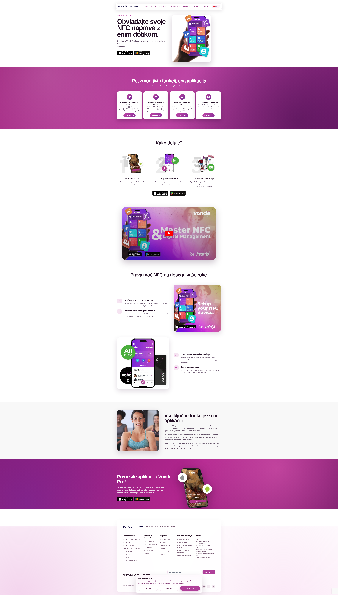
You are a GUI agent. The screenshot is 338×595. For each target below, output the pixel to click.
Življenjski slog (173, 6)
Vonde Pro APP (149, 542)
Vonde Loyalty (127, 542)
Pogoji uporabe (182, 542)
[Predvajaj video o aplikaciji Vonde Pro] (169, 233)
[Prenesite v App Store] (125, 499)
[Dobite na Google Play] (142, 499)
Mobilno (161, 6)
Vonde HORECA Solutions (131, 539)
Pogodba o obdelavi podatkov (184, 552)
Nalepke (162, 554)
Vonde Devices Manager (131, 560)
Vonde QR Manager (150, 545)
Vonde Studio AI (128, 545)
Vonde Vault (127, 557)
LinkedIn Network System (131, 548)
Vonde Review (127, 551)
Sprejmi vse (190, 588)
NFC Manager (148, 548)
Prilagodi (148, 588)
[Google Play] (142, 53)
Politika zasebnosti (183, 539)
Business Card (165, 539)
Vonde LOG (126, 554)
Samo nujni (169, 588)
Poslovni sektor (149, 6)
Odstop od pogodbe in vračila (185, 546)
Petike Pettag (148, 550)
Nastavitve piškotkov (184, 556)
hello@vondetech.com (203, 557)
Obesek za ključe (165, 545)
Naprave (185, 6)
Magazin (195, 6)
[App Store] (125, 53)
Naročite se (209, 572)
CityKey (162, 548)
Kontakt (203, 6)
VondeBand (164, 542)
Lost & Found (164, 551)
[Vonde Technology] (129, 6)
